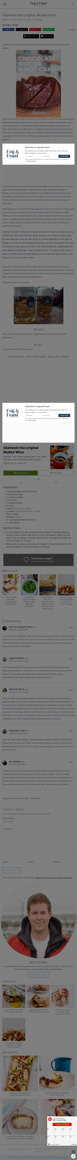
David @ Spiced (16, 689)
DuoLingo (6, 203)
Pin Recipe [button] (57, 473)
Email (31, 862)
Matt (6, 20)
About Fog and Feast (20, 1149)
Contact (38, 1152)
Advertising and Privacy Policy (51, 1149)
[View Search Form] (73, 4)
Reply (71, 627)
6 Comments (37, 20)
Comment (8, 829)
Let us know (36, 561)
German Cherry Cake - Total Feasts (25, 798)
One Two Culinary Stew (20, 627)
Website (56, 862)
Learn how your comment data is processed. (54, 877)
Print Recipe (48, 36)
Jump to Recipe (32, 36)
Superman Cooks (17, 731)
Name (6, 862)
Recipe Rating (8, 818)
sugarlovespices (16, 658)
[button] (4, 463)
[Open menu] (4, 4)
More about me (37, 974)
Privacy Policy (63, 1157)
